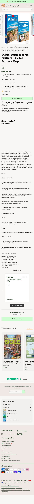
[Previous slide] (2, 290)
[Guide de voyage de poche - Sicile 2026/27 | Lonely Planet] (12, 350)
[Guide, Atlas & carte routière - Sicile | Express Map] (17, 135)
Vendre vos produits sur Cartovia (9, 454)
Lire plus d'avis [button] (17, 306)
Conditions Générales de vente (10, 485)
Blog (2, 449)
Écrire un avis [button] (17, 319)
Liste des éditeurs (5, 456)
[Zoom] (27, 41)
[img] (10, 277)
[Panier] (27, 5)
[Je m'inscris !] (23, 391)
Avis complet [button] (10, 299)
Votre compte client (6, 445)
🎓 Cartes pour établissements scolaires (10, 460)
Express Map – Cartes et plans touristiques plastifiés (15, 108)
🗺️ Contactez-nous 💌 (6, 443)
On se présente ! (5, 447)
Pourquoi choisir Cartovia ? (7, 441)
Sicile (8, 111)
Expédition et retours (6, 452)
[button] (4, 71)
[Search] (31, 9)
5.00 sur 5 (21, 312)
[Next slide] (31, 290)
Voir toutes (30, 328)
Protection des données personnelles (11, 488)
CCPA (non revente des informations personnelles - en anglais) (15, 490)
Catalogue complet (6, 458)
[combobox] (17, 9)
